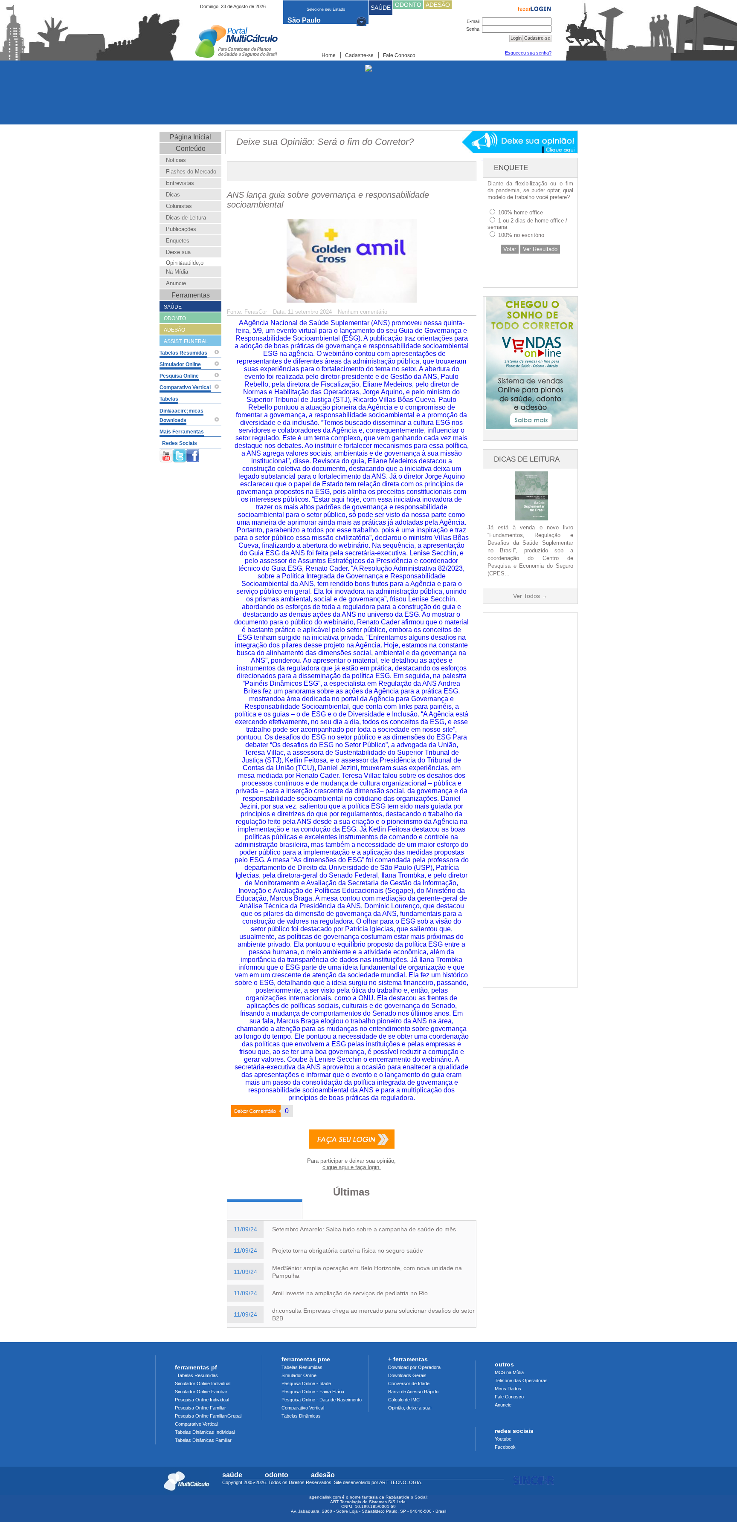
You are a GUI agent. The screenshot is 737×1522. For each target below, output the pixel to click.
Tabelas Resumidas (197, 1375)
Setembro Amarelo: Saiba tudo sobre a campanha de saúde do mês (364, 1229)
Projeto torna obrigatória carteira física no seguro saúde (347, 1250)
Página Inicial (190, 137)
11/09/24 (245, 1229)
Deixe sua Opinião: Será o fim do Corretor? (325, 141)
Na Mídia (177, 272)
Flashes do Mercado (191, 171)
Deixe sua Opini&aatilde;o (184, 257)
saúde (232, 1475)
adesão (323, 1475)
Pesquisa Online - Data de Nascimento (321, 1399)
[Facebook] (192, 454)
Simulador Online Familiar (201, 1391)
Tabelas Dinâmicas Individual (205, 1432)
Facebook (505, 1447)
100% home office (520, 212)
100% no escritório (521, 235)
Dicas (173, 194)
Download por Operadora (414, 1367)
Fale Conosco (399, 55)
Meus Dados (508, 1388)
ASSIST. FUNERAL (186, 341)
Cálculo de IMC (404, 1399)
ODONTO (408, 4)
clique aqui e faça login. (351, 1167)
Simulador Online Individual (202, 1383)
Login (516, 37)
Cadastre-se (359, 55)
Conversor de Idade (408, 1383)
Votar (509, 249)
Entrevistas (180, 183)
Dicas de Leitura (186, 217)
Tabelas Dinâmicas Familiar (203, 1440)
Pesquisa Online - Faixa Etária (312, 1391)
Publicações (181, 229)
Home (329, 55)
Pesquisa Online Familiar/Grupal (208, 1415)
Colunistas (179, 206)
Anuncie (176, 283)
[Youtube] (166, 454)
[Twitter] (179, 454)
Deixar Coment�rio (250, 1112)
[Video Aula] (217, 352)
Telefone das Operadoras (521, 1380)
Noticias (176, 160)
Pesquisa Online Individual (202, 1399)
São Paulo (304, 20)
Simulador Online (298, 1375)
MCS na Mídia (509, 1372)
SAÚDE (381, 7)
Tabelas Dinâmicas (301, 1415)
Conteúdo (191, 148)
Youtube (503, 1438)
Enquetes (177, 240)
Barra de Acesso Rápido (413, 1391)
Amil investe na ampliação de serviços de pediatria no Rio (350, 1293)
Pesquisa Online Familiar (200, 1407)
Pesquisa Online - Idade (306, 1383)
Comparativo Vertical (196, 1424)
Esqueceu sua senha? (528, 52)
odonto (276, 1475)
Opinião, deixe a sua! (410, 1407)
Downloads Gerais (407, 1375)
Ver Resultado (540, 249)
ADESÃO (438, 4)
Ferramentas (190, 295)
